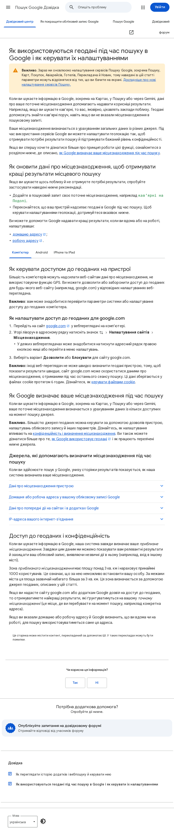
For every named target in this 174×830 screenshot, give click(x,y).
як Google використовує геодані (79, 439)
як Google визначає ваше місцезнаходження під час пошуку (109, 153)
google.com (56, 326)
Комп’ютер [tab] (20, 252)
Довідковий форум (160, 27)
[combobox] (104, 7)
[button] (8, 7)
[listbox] (23, 822)
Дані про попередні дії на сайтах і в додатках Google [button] (54, 508)
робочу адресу (25, 241)
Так (75, 683)
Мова (15, 815)
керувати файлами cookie (113, 382)
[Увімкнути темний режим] (43, 821)
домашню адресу (27, 234)
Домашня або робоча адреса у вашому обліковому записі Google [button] (64, 497)
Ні (97, 683)
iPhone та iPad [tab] (64, 252)
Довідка (15, 763)
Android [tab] (42, 252)
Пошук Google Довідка (37, 7)
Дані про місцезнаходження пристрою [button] (41, 486)
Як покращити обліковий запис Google (69, 22)
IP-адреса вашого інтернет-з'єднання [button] (41, 519)
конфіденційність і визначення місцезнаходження (74, 433)
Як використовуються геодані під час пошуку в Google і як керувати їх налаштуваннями (87, 784)
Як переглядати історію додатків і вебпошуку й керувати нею (63, 774)
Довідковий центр (20, 22)
